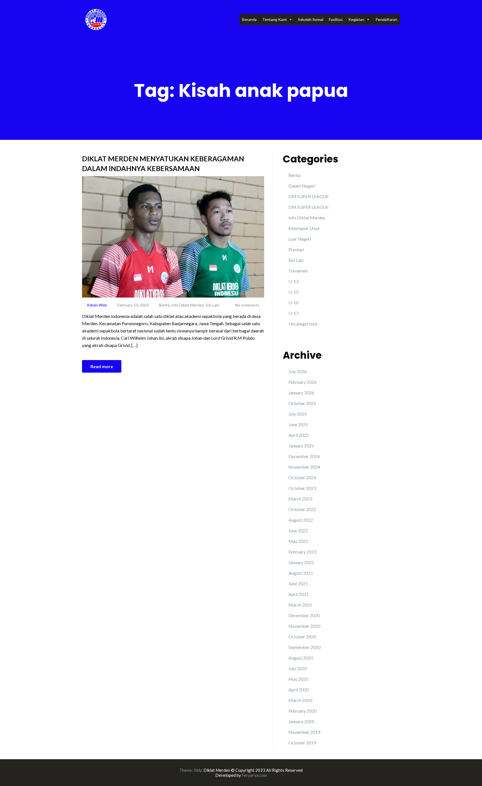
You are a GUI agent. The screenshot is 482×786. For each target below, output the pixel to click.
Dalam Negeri (301, 185)
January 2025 (301, 445)
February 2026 (302, 382)
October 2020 (302, 636)
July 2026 (297, 371)
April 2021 (298, 594)
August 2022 (300, 520)
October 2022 (302, 509)
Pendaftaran (386, 19)
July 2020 (297, 668)
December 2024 (304, 456)
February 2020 (302, 710)
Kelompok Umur (304, 228)
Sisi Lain (212, 305)
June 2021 (298, 583)
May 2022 (298, 541)
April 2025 (298, 435)
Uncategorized (302, 323)
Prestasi (296, 249)
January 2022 (301, 562)
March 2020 (300, 700)
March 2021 (300, 604)
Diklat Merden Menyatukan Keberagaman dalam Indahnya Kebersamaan (163, 163)
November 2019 (304, 732)
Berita (164, 305)
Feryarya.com (254, 775)
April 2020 (298, 689)
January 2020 (301, 721)
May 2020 (298, 679)
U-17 (293, 313)
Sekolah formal (310, 19)
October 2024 (302, 477)
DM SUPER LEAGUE (308, 196)
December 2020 (304, 615)
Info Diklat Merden (187, 305)
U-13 (293, 281)
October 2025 (302, 403)
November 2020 (304, 626)
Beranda (249, 19)
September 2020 (304, 647)
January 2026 (301, 392)
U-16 (293, 302)
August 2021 (300, 573)
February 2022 (302, 551)
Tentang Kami (274, 19)
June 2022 (298, 530)
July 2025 (297, 413)
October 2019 (302, 742)
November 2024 (304, 466)
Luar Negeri (299, 238)
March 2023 (300, 498)
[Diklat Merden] (96, 18)
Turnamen (298, 270)
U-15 (293, 291)
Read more (101, 366)
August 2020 (300, 657)
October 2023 (302, 488)
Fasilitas (336, 19)
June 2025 (298, 424)
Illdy (198, 770)
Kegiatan (356, 19)
